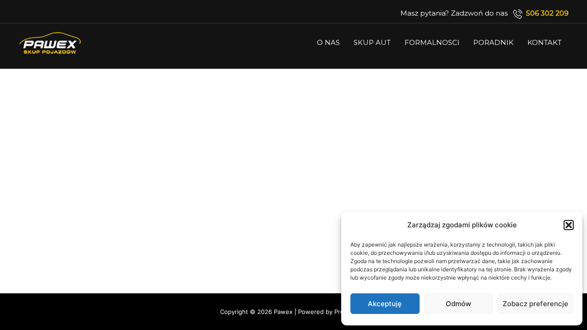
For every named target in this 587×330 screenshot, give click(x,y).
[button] (568, 225)
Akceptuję (385, 303)
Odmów (458, 303)
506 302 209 (547, 13)
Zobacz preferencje (535, 303)
